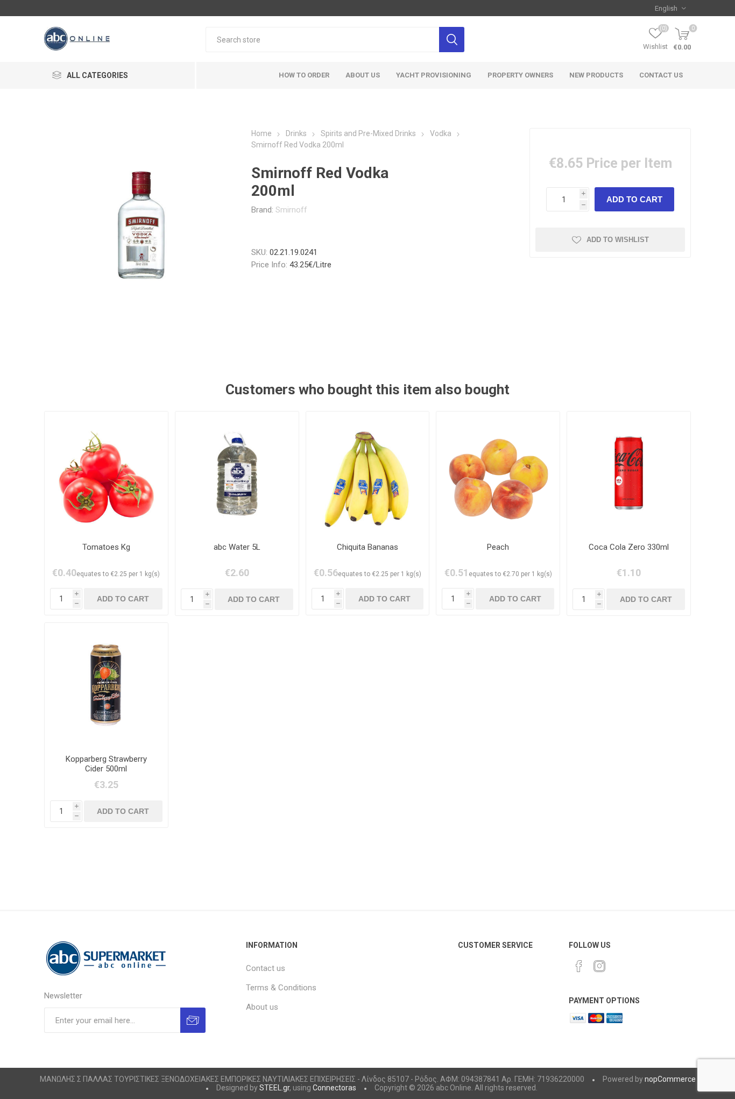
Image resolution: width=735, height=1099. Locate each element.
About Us (362, 75)
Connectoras (334, 1087)
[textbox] (322, 39)
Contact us (661, 75)
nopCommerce (670, 1079)
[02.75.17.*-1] (237, 473)
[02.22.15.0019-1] (628, 473)
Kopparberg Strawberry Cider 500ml (106, 764)
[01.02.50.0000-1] (106, 473)
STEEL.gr (274, 1087)
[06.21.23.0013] (106, 684)
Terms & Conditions (281, 987)
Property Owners (520, 75)
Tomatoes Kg (106, 547)
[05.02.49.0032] (367, 473)
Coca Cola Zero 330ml (629, 547)
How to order (304, 75)
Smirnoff (291, 210)
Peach (498, 547)
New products (596, 75)
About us (262, 1007)
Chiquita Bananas (367, 547)
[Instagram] (599, 966)
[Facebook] (579, 966)
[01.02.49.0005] (498, 473)
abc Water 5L (237, 547)
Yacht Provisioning (433, 75)
